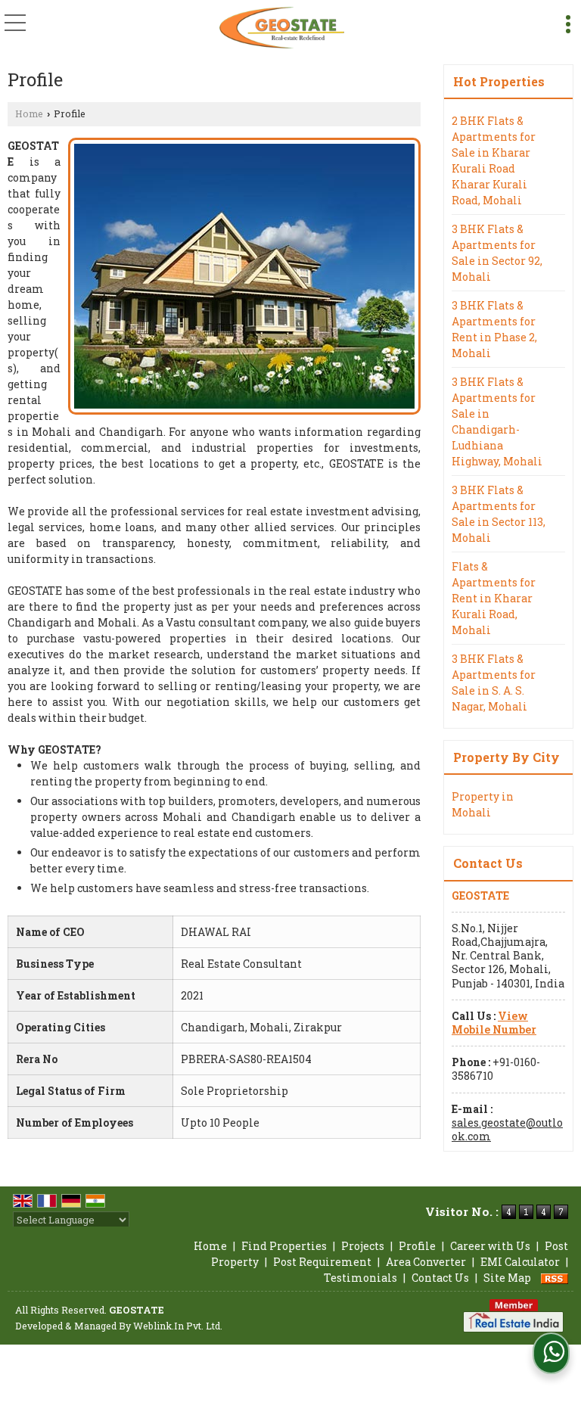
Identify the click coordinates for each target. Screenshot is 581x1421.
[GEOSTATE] (281, 26)
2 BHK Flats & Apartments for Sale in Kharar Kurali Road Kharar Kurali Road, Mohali (494, 160)
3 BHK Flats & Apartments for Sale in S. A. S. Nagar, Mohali (494, 682)
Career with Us (490, 1246)
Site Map (507, 1277)
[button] (494, 1023)
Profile (417, 1246)
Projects (362, 1246)
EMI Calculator (520, 1262)
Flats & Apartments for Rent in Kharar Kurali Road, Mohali (494, 598)
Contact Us (440, 1277)
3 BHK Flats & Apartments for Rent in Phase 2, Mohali (494, 329)
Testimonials (360, 1277)
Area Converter (426, 1262)
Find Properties (284, 1246)
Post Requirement (322, 1262)
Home (29, 113)
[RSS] (554, 1277)
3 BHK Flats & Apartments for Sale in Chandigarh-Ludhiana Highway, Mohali (497, 421)
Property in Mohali (483, 804)
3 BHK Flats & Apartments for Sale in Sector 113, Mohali (498, 514)
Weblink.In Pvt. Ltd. (177, 1326)
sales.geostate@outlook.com (507, 1129)
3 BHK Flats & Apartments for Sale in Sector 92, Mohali (497, 253)
